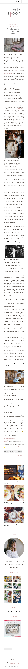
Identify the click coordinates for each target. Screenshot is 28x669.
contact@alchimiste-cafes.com (10, 440)
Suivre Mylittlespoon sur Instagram (14, 663)
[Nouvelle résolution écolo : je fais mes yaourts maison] (17, 602)
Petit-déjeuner (14, 26)
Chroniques (17, 24)
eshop (17, 446)
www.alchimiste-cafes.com (9, 438)
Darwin (15, 70)
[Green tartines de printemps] (17, 595)
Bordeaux (6, 451)
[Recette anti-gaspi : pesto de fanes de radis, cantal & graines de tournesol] (8, 602)
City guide (12, 451)
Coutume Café (20, 164)
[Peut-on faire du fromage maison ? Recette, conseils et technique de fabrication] (17, 589)
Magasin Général (8, 73)
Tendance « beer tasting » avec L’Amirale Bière (13, 481)
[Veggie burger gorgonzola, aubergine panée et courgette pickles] (17, 582)
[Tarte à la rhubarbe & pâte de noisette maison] (8, 595)
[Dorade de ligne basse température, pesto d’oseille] (8, 589)
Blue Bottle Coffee (20, 108)
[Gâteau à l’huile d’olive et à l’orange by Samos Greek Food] (8, 582)
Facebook (6, 441)
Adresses (10, 24)
